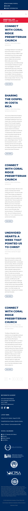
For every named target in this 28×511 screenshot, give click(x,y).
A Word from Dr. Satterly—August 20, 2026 (10, 418)
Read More (9, 84)
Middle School (8, 326)
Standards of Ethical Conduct (19, 502)
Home (5, 21)
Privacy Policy (19, 500)
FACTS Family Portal (11, 3)
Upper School (10, 328)
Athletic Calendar (6, 438)
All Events (4, 436)
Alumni (8, 6)
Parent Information (11, 8)
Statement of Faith (14, 505)
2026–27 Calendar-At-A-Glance (9, 434)
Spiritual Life (8, 45)
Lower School (17, 249)
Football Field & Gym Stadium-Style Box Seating (12, 421)
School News (17, 43)
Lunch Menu (5, 440)
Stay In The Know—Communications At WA (11, 424)
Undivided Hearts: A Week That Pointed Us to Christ (13, 240)
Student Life (14, 111)
